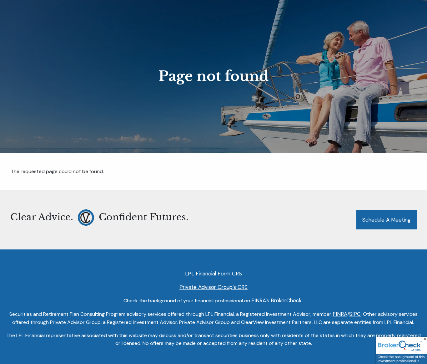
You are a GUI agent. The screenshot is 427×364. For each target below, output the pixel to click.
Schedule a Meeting (386, 219)
